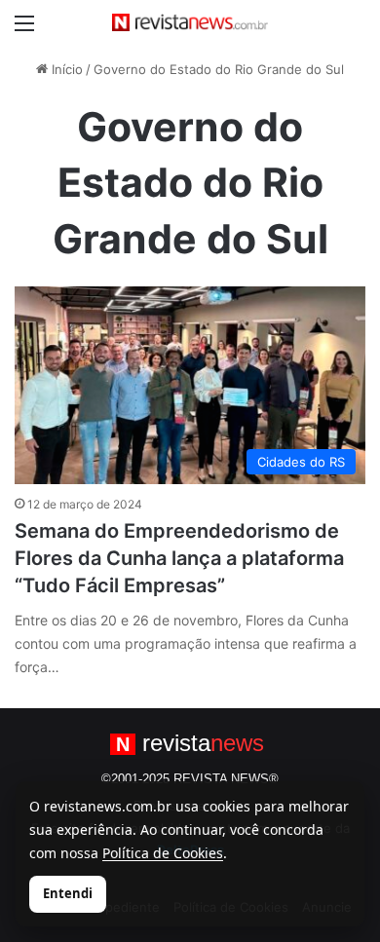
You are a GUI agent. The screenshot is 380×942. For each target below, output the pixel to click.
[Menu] (24, 30)
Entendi (68, 893)
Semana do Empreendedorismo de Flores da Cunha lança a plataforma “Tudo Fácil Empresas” (179, 558)
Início (65, 69)
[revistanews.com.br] (190, 22)
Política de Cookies (162, 853)
